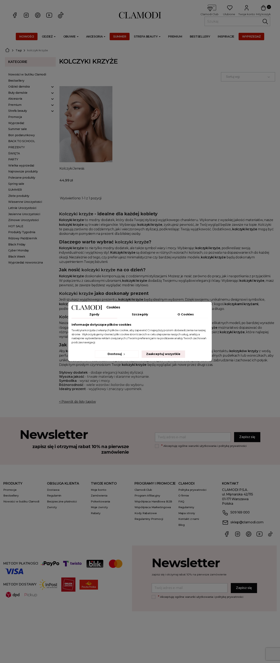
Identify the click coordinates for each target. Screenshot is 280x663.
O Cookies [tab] (186, 314)
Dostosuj (115, 354)
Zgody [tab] (94, 314)
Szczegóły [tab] (140, 314)
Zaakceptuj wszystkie (163, 354)
